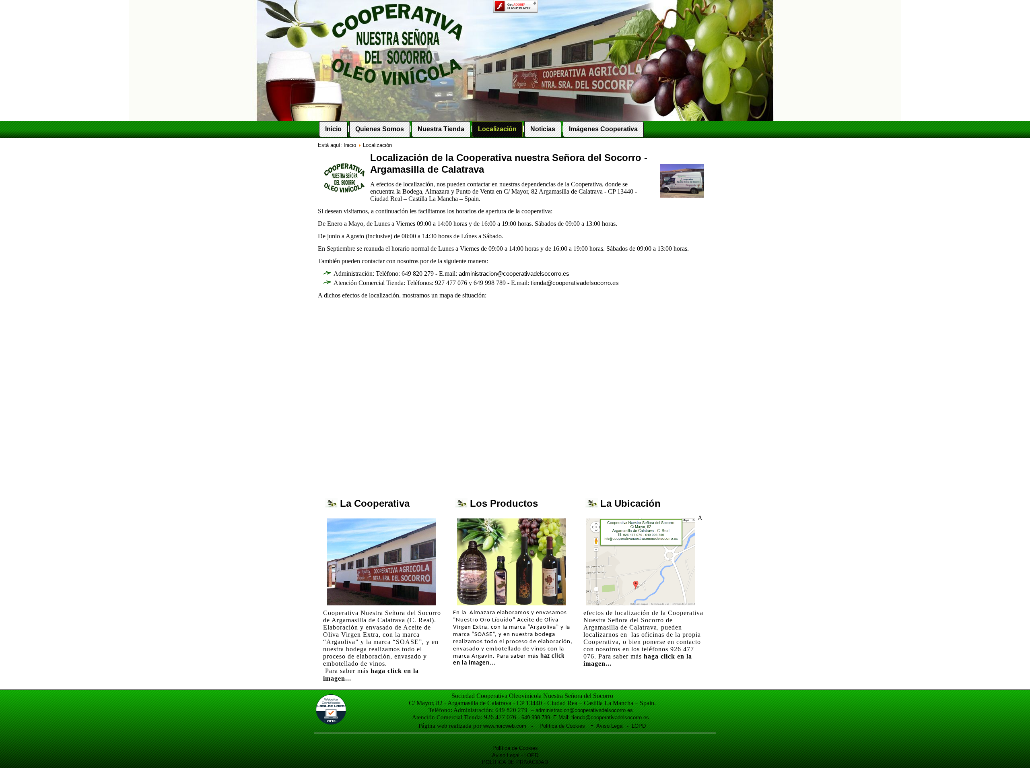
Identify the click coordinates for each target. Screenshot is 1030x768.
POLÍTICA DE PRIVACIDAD (515, 762)
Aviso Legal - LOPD (619, 726)
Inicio (333, 129)
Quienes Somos (379, 129)
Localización (497, 129)
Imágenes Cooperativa (603, 129)
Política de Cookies (563, 726)
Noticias (542, 129)
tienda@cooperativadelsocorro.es (575, 283)
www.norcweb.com (504, 726)
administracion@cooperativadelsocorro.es (514, 273)
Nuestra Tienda (441, 129)
